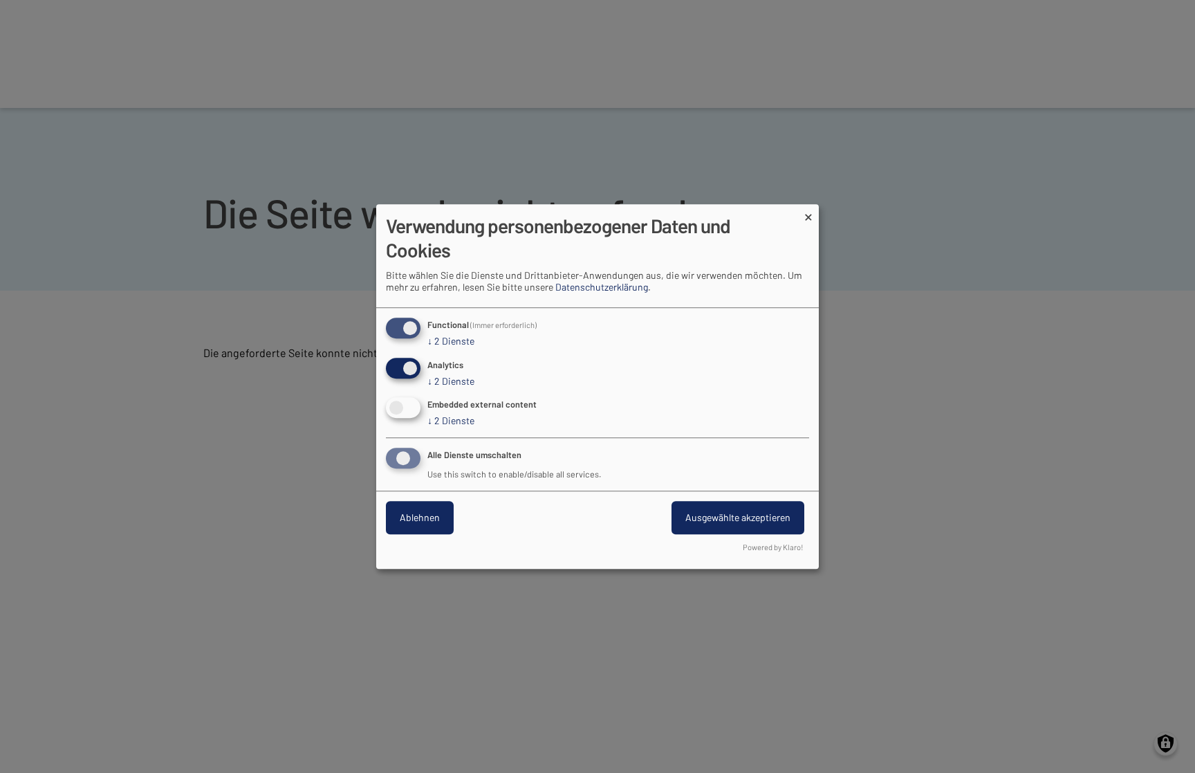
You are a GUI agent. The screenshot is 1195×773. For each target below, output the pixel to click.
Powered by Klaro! (773, 547)
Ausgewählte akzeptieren (737, 517)
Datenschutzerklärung (601, 287)
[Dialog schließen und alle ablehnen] (808, 212)
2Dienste (450, 341)
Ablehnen (420, 517)
